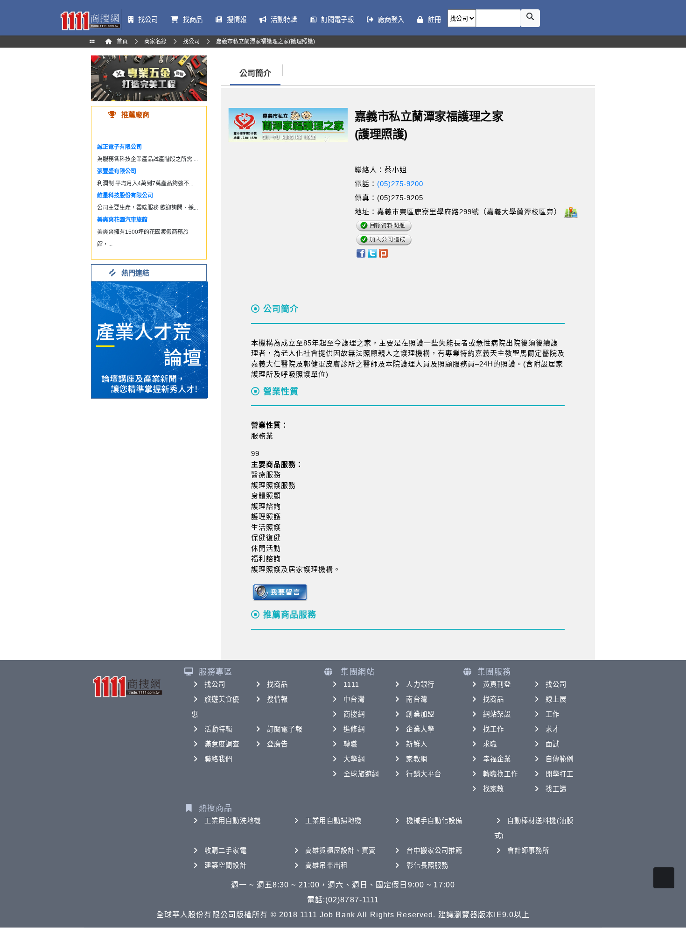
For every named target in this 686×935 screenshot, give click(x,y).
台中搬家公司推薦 (434, 850)
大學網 (353, 759)
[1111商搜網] (90, 19)
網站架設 (497, 714)
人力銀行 (420, 684)
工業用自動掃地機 (333, 820)
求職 (490, 744)
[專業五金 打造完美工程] (149, 78)
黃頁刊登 (497, 684)
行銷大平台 (423, 774)
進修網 (353, 729)
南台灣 (416, 699)
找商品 (277, 684)
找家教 (493, 789)
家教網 (416, 759)
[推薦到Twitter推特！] (372, 253)
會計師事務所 (528, 850)
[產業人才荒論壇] (149, 339)
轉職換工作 (500, 774)
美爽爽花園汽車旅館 (122, 220)
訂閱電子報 (284, 729)
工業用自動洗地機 (232, 820)
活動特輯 (218, 729)
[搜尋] (530, 18)
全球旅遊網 (361, 774)
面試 (553, 744)
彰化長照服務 (427, 865)
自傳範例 (560, 759)
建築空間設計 (225, 865)
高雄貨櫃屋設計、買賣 (340, 850)
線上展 (556, 699)
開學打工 (560, 774)
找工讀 (556, 789)
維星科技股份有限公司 (125, 195)
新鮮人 (416, 744)
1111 (351, 684)
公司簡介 (255, 73)
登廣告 (277, 744)
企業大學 (420, 729)
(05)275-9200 (400, 184)
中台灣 (353, 699)
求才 (553, 729)
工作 (553, 714)
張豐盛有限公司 (116, 171)
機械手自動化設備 (434, 820)
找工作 (493, 729)
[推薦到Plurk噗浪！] (383, 253)
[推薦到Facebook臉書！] (360, 253)
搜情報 (277, 699)
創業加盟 (420, 714)
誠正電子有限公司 (119, 147)
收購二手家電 (225, 850)
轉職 (350, 744)
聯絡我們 (218, 759)
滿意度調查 (222, 744)
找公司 (214, 684)
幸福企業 (497, 759)
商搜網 (353, 714)
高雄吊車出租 (326, 865)
